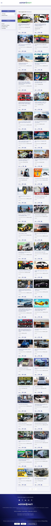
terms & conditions (17, 511)
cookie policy (30, 511)
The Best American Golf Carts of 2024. (24, 441)
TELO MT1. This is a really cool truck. (40, 45)
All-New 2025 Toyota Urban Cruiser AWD (41, 271)
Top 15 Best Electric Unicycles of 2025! (25, 196)
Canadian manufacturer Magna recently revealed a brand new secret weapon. (25, 290)
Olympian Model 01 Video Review (41, 423)
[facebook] (22, 500)
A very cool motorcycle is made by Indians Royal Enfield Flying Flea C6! (25, 122)
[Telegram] (19, 500)
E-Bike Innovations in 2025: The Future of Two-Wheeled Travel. (40, 102)
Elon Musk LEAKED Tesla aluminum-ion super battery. (24, 160)
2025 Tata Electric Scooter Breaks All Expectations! (25, 45)
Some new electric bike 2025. (40, 252)
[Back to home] (25, 3)
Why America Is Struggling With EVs (40, 141)
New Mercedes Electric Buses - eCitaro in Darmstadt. (24, 460)
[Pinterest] (31, 500)
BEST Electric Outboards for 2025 (41, 196)
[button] (1, 3)
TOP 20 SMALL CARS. (23, 233)
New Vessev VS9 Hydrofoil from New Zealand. (40, 64)
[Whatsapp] (28, 500)
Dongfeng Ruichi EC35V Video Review (24, 479)
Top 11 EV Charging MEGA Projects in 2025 (41, 160)
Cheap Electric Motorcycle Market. (25, 270)
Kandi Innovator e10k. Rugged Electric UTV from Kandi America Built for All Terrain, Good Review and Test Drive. (24, 83)
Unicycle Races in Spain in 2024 (40, 214)
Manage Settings (31, 523)
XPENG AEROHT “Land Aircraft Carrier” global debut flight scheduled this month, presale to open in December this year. (25, 310)
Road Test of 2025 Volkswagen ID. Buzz (41, 234)
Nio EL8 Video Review (23, 423)
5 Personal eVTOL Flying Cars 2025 (41, 178)
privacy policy (24, 511)
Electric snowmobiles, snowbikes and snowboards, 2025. (24, 215)
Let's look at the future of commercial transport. (41, 122)
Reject (23, 523)
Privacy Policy (44, 521)
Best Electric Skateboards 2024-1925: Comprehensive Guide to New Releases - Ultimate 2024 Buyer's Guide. (25, 330)
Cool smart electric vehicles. (24, 178)
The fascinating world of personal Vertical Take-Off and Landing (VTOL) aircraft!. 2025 (41, 309)
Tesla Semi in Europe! (39, 386)
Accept (17, 523)
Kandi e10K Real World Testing (24, 386)
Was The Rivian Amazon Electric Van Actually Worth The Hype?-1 (41, 479)
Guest (36, 30)
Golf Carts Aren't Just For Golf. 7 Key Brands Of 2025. (41, 82)
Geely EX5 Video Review (23, 404)
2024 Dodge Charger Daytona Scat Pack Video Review (41, 405)
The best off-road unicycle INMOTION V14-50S (23, 64)
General (3, 23)
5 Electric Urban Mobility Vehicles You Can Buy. (25, 350)
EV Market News (5, 26)
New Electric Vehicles (5, 25)
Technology (4, 28)
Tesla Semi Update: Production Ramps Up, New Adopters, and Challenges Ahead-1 (40, 25)
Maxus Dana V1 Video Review (40, 459)
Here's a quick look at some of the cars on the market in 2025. (25, 141)
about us (35, 511)
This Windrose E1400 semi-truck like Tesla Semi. (24, 252)
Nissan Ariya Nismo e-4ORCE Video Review (41, 368)
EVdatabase (29, 11)
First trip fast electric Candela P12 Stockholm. (41, 329)
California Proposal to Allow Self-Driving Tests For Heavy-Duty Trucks (24, 25)
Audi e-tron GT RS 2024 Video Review (40, 350)
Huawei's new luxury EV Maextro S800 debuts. (41, 290)
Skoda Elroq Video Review (23, 368)
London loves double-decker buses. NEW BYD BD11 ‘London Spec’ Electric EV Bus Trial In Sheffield (25, 103)
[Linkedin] (25, 500)
